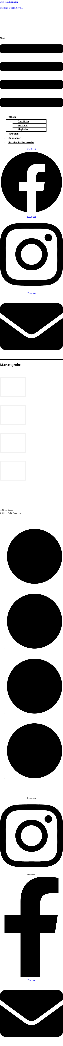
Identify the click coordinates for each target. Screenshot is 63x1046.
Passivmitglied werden (21, 142)
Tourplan (13, 133)
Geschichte (23, 121)
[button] (31, 74)
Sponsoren (14, 138)
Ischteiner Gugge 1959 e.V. (12, 8)
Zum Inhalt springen (9, 2)
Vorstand (23, 125)
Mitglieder (23, 129)
